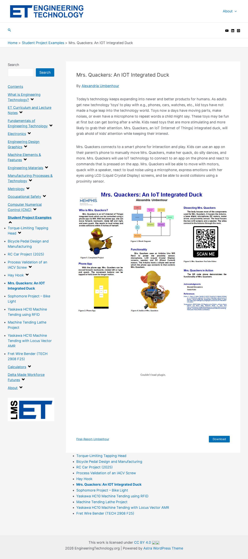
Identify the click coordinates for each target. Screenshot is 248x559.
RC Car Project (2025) (26, 254)
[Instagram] (238, 30)
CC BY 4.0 (143, 542)
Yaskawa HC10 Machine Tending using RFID (112, 496)
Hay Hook (16, 275)
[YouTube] (227, 30)
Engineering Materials (25, 168)
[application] (235, 11)
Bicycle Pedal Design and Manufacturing (109, 461)
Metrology (16, 189)
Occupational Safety (24, 197)
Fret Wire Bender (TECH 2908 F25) (105, 513)
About (228, 11)
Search (13, 65)
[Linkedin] (232, 30)
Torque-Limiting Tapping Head (101, 456)
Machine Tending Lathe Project (101, 502)
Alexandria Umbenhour (100, 86)
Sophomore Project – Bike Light (102, 490)
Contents (15, 87)
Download (219, 439)
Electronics (17, 134)
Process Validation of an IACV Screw (106, 473)
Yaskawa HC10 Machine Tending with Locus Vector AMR (30, 340)
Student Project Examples (30, 217)
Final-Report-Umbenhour (92, 439)
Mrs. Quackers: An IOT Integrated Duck (108, 484)
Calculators (17, 367)
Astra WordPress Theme (163, 548)
